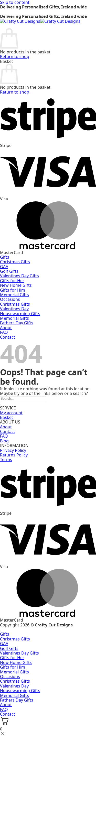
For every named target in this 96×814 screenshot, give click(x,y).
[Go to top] (0, 631)
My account (11, 413)
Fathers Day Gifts (16, 323)
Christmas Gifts (15, 262)
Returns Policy (14, 455)
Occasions (10, 299)
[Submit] (0, 404)
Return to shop (14, 56)
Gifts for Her (12, 280)
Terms (6, 459)
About (6, 327)
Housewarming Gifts (20, 313)
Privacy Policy (13, 450)
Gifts (4, 257)
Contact (7, 431)
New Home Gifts (16, 285)
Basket (6, 417)
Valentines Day (14, 309)
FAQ (4, 332)
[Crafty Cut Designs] (40, 21)
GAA (4, 266)
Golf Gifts (9, 271)
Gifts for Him (12, 290)
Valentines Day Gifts (19, 276)
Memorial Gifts (14, 294)
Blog (4, 441)
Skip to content (14, 2)
